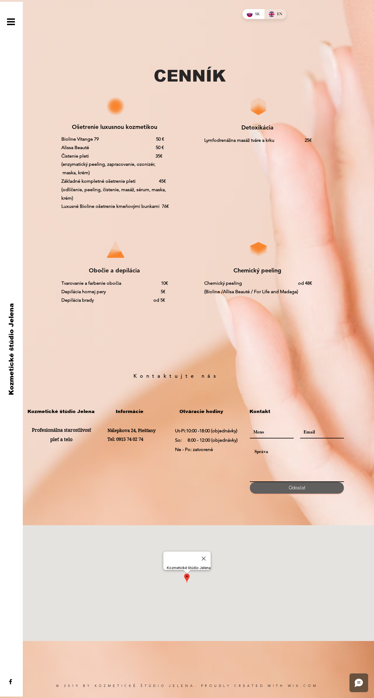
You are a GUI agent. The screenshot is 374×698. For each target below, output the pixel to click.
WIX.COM (303, 686)
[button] (11, 21)
